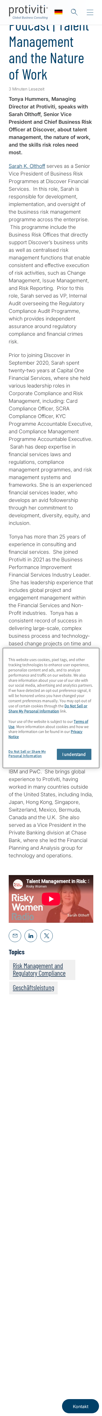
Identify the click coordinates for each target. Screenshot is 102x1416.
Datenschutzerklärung (48, 1363)
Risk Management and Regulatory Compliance (39, 969)
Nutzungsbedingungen (29, 1380)
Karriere (18, 1232)
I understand (74, 754)
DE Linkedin (27, 1337)
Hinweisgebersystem (70, 1396)
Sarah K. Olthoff (27, 166)
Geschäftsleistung (33, 987)
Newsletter (21, 1294)
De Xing (54, 1337)
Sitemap (18, 1279)
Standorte (20, 1263)
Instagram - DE (13, 1337)
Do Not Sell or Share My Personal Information (47, 708)
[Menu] (90, 12)
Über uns (19, 1217)
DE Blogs (41, 1337)
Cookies (41, 1396)
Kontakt (17, 1248)
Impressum (17, 1363)
